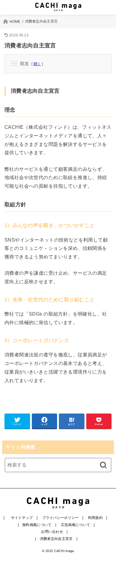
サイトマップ (22, 518)
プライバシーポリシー (60, 518)
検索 (103, 465)
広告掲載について (75, 525)
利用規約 (95, 518)
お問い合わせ (52, 532)
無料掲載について (36, 525)
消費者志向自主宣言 (56, 539)
